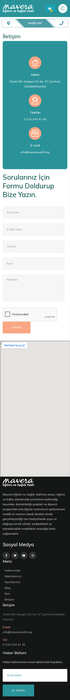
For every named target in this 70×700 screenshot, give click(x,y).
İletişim (9, 599)
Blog (7, 588)
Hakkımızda (12, 570)
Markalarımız (12, 576)
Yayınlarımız (12, 582)
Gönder (17, 327)
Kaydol (20, 690)
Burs (7, 593)
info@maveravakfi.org (35, 152)
